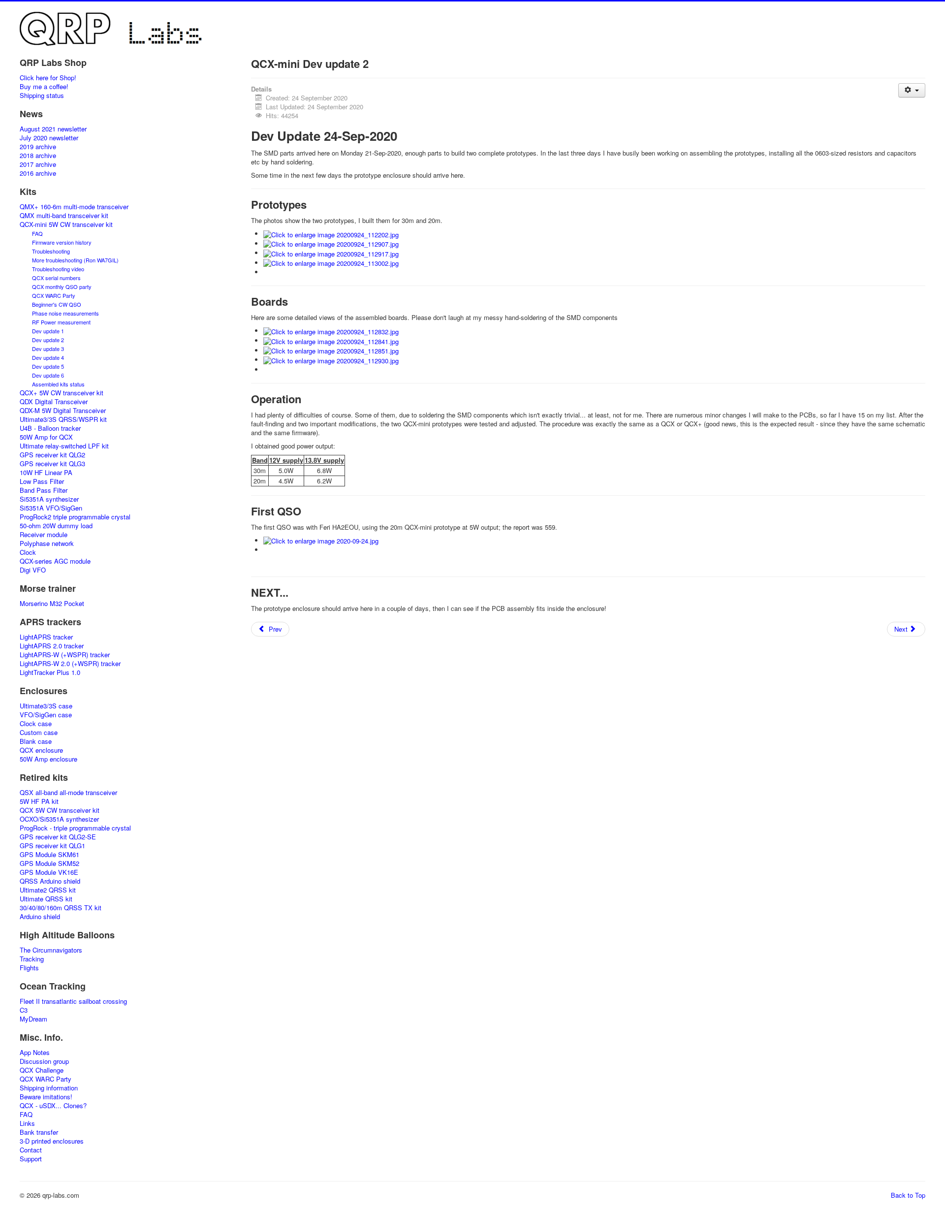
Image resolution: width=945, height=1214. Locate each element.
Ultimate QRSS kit (46, 899)
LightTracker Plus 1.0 (50, 672)
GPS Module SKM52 (49, 863)
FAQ (37, 233)
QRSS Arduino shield (50, 881)
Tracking (32, 959)
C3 (24, 1010)
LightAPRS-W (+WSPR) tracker (65, 654)
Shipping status (42, 95)
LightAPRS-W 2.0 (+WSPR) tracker (70, 663)
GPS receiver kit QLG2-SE (58, 836)
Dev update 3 (48, 348)
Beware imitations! (46, 1096)
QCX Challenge (41, 1070)
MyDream (33, 1019)
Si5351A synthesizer (49, 499)
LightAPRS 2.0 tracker (52, 645)
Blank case (36, 741)
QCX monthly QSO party (62, 286)
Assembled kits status (58, 384)
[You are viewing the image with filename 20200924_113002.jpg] (331, 262)
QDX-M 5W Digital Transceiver (63, 410)
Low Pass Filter (42, 481)
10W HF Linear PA (46, 472)
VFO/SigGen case (46, 714)
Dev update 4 (48, 357)
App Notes (35, 1052)
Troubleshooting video (58, 269)
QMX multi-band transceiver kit (64, 215)
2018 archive (38, 155)
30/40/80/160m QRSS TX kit (60, 907)
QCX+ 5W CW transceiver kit (61, 392)
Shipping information (49, 1088)
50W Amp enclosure (48, 759)
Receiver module (43, 534)
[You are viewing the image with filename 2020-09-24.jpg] (320, 540)
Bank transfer (39, 1132)
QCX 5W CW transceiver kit (59, 810)
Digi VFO (33, 570)
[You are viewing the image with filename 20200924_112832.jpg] (331, 330)
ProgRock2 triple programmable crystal (75, 516)
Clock (28, 552)
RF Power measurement (61, 322)
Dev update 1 (48, 331)
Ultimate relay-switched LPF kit (64, 446)
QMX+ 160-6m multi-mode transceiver (74, 206)
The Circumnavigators (51, 950)
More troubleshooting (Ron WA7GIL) (75, 260)
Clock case (36, 723)
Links (27, 1123)
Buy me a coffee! (44, 86)
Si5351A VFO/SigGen (51, 508)
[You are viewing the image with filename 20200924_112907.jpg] (331, 243)
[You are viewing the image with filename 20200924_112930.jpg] (331, 359)
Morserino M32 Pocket (52, 603)
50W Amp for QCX (46, 437)
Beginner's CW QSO (56, 304)
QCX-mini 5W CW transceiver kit (66, 224)
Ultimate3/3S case (46, 706)
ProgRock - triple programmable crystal (75, 828)
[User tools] (911, 90)
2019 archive (38, 146)
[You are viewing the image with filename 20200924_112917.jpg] (331, 252)
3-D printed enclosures (52, 1141)
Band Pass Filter (43, 490)
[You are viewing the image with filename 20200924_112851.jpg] (331, 350)
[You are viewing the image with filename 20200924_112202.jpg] (331, 233)
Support (31, 1158)
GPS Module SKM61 (49, 854)
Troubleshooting (51, 251)
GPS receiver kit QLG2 (52, 454)
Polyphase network (47, 543)
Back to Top (908, 1195)
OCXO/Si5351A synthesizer (59, 819)
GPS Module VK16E (49, 872)
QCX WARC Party (53, 295)
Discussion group (44, 1061)
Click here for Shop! (48, 77)
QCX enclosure (41, 750)
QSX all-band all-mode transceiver (68, 792)
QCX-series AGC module (55, 561)
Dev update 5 (48, 366)
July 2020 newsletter (49, 137)
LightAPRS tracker (46, 637)
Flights (29, 967)
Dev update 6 (48, 375)
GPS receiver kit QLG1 (52, 845)
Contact (31, 1150)
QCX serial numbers (56, 278)
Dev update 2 (48, 340)
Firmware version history (62, 242)
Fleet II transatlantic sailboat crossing (73, 1001)
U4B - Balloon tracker (50, 428)
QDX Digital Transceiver (54, 401)
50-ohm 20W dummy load (56, 525)
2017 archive (38, 164)
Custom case (39, 732)
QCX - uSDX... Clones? (53, 1105)
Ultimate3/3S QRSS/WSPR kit (63, 419)
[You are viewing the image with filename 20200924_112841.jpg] (331, 340)
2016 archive (38, 173)
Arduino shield (40, 916)
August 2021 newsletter (53, 129)
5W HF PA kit (39, 801)
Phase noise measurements (65, 313)
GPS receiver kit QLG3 (52, 463)
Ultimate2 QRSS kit (48, 890)
